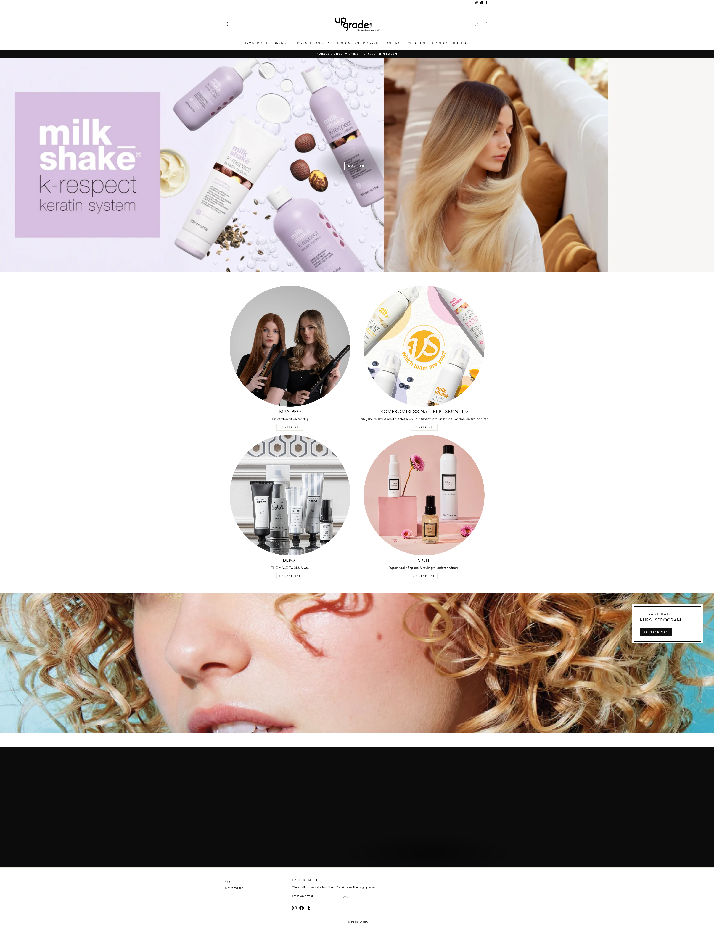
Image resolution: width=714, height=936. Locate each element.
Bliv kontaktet (234, 888)
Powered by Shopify (357, 921)
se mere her (290, 427)
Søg (227, 881)
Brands (281, 43)
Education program (358, 43)
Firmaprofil (255, 43)
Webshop (417, 43)
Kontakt (394, 43)
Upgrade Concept (313, 43)
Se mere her (424, 576)
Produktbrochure (451, 43)
